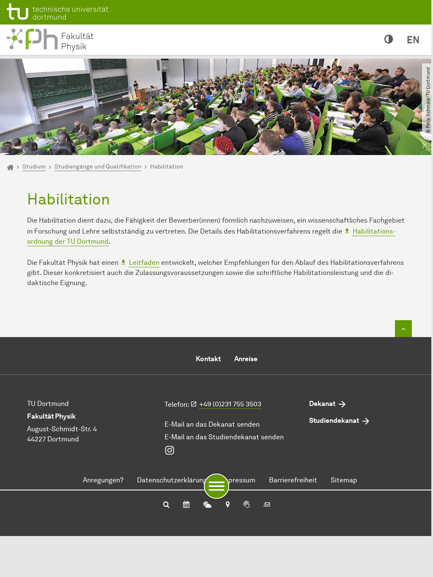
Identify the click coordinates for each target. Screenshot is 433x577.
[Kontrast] (389, 39)
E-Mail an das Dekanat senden (212, 424)
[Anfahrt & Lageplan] (227, 505)
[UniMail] (267, 505)
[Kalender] (186, 505)
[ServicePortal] (246, 505)
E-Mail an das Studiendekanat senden (224, 437)
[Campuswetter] (207, 505)
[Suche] (166, 505)
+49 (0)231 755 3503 (230, 404)
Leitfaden (144, 263)
